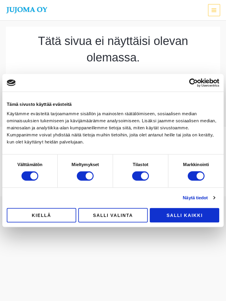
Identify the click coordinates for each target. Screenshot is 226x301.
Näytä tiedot (195, 197)
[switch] (85, 176)
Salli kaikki (185, 215)
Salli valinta (113, 215)
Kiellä (41, 215)
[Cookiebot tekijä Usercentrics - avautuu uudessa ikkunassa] (193, 82)
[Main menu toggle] (214, 10)
